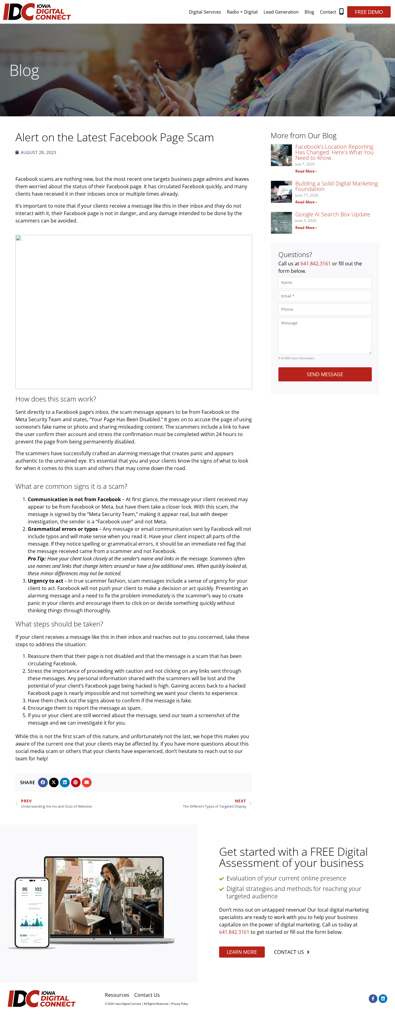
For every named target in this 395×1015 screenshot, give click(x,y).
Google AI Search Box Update (332, 214)
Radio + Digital (242, 12)
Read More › (306, 171)
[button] (43, 783)
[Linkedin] (383, 998)
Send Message (325, 374)
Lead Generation (281, 12)
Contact (328, 12)
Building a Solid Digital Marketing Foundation (336, 186)
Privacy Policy (179, 1004)
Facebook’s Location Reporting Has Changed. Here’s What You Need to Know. (334, 152)
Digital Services (205, 12)
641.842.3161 (316, 263)
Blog (309, 12)
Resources (117, 995)
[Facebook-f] (373, 998)
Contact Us (147, 995)
